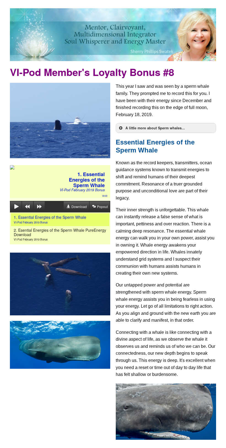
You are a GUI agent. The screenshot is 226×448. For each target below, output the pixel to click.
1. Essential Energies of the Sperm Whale (50, 219)
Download (79, 206)
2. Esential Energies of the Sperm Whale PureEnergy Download (60, 234)
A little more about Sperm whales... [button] (155, 127)
